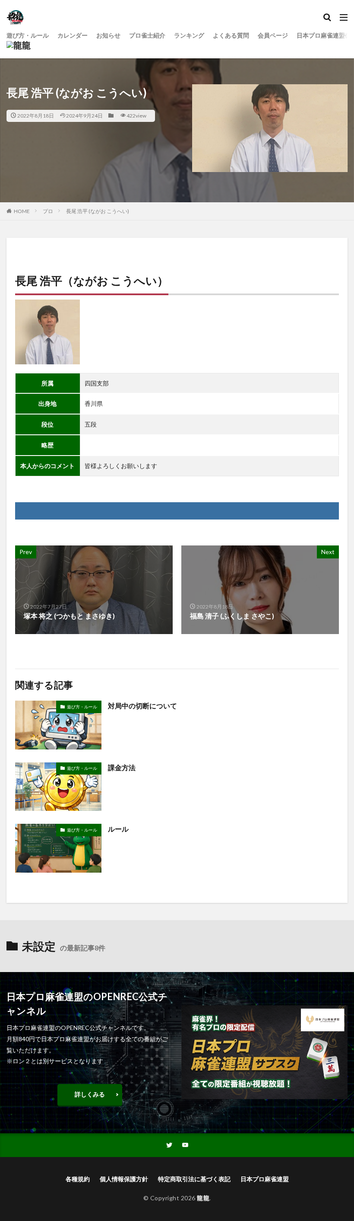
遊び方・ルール (27, 35)
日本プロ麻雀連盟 (264, 1179)
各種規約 (78, 1179)
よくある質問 (231, 35)
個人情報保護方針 (124, 1179)
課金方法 (122, 767)
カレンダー (72, 35)
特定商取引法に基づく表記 (194, 1179)
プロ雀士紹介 (147, 35)
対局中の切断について (142, 705)
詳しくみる (90, 1094)
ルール (118, 829)
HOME (22, 211)
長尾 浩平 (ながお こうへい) (97, 211)
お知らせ (108, 35)
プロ (48, 211)
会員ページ (273, 35)
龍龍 (203, 1198)
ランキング (189, 35)
